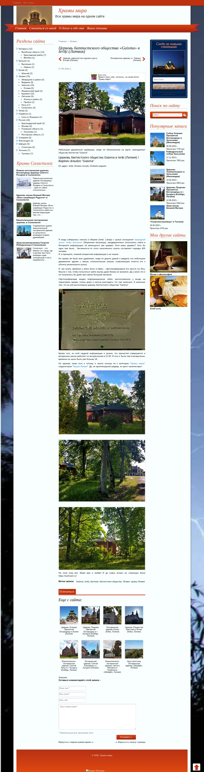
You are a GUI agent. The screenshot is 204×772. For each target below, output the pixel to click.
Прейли (27, 102)
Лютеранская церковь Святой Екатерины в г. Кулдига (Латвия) (91, 664)
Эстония (23, 150)
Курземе (26, 93)
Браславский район (33, 55)
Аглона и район (31, 99)
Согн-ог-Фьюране (30, 117)
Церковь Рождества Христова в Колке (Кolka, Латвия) (134, 629)
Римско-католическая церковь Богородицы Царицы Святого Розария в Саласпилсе (32, 172)
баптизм (94, 581)
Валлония (26, 64)
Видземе (26, 82)
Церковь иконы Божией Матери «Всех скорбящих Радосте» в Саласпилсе (33, 197)
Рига (24, 105)
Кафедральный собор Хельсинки (175, 152)
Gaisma (79, 581)
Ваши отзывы (97, 28)
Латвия (126, 581)
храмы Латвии (138, 581)
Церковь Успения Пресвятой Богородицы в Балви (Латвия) (69, 630)
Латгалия (26, 96)
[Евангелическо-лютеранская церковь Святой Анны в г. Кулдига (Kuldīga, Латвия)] (69, 659)
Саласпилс (27, 107)
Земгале (26, 85)
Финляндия (24, 141)
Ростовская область (31, 134)
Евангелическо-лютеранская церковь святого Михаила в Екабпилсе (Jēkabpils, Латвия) (112, 666)
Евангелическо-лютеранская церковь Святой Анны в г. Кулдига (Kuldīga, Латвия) (69, 665)
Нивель (27, 67)
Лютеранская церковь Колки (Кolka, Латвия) (112, 629)
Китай (21, 70)
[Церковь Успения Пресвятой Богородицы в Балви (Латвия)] (69, 625)
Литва (21, 110)
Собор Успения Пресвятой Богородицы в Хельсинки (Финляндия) (174, 138)
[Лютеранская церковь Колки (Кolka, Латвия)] (112, 625)
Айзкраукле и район (31, 79)
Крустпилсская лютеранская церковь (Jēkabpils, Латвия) (134, 664)
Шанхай (25, 73)
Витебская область (31, 52)
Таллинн (26, 153)
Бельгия (23, 61)
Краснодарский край (32, 123)
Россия (22, 120)
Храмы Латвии (80, 366)
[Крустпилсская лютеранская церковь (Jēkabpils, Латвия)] (134, 659)
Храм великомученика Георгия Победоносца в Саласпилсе (32, 243)
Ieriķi (87, 581)
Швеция (22, 144)
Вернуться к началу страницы (131, 742)
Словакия (23, 137)
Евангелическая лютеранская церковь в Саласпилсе (32, 221)
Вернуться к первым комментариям (75, 742)
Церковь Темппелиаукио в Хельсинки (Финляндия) (175, 173)
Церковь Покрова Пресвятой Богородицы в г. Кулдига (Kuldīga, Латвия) (91, 631)
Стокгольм (27, 147)
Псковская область (31, 129)
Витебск (28, 57)
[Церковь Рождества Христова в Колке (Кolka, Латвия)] (134, 625)
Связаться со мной (42, 28)
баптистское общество (111, 581)
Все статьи (28, 2)
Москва (25, 126)
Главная (17, 2)
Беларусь (23, 49)
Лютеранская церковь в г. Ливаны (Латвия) (125, 59)
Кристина (102, 75)
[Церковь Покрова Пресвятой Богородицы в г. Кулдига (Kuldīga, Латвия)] (90, 625)
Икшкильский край (30, 91)
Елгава (27, 88)
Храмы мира (72, 10)
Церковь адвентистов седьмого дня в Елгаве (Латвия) (80, 59)
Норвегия (23, 114)
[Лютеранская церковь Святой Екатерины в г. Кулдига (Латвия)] (90, 659)
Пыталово (28, 132)
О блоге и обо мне (71, 28)
